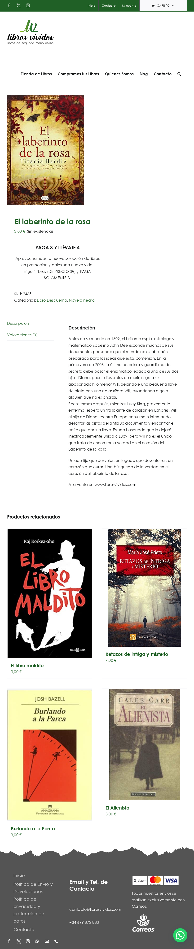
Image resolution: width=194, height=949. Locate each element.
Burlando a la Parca (33, 828)
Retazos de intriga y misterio (137, 654)
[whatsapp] (37, 941)
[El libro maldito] (49, 593)
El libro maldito (27, 665)
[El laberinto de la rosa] (50, 150)
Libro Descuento (52, 300)
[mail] (47, 941)
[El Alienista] (144, 744)
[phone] (56, 941)
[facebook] (9, 941)
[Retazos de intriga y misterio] (144, 588)
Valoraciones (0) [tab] (22, 334)
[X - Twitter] (19, 941)
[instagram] (28, 941)
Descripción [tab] (18, 323)
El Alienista (117, 807)
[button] (179, 74)
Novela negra (82, 300)
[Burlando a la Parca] (49, 755)
